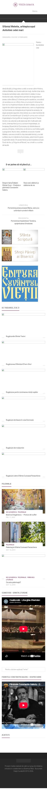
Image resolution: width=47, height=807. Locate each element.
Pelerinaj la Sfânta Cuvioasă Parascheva (21, 547)
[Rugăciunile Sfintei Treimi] (23, 325)
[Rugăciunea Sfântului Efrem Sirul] (23, 353)
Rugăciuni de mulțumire (15, 448)
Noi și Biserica (11, 512)
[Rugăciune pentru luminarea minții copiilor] (23, 381)
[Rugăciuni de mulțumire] (23, 437)
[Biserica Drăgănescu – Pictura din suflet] (23, 501)
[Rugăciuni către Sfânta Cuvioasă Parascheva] (23, 465)
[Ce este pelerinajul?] (23, 566)
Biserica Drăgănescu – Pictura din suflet (21, 515)
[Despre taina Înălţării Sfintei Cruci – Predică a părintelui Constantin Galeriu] (12, 174)
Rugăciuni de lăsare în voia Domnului (20, 420)
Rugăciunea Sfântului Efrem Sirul (18, 364)
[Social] (23, 778)
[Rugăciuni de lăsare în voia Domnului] (23, 409)
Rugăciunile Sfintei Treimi (15, 336)
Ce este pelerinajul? (13, 582)
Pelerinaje (22, 512)
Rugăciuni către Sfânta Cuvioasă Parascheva (23, 476)
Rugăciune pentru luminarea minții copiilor (22, 392)
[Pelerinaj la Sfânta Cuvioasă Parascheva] (23, 534)
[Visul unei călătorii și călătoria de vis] (34, 174)
